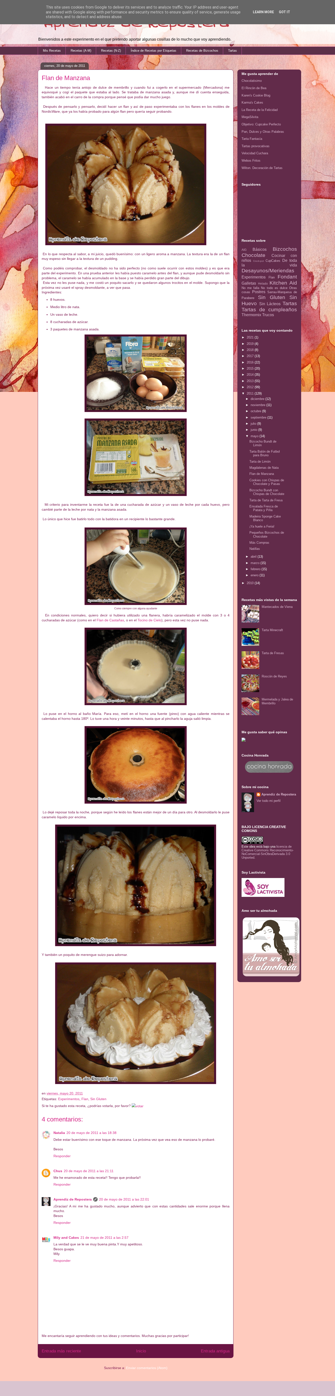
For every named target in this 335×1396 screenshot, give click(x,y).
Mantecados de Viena (277, 607)
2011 (251, 393)
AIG (244, 249)
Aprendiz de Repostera (72, 1199)
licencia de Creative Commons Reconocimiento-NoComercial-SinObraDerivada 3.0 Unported (268, 852)
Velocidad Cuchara (255, 153)
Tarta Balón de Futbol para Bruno (264, 453)
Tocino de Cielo (149, 620)
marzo (255, 563)
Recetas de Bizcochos (202, 50)
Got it (284, 12)
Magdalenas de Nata (264, 467)
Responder (62, 1156)
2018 (251, 350)
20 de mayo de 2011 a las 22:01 (124, 1199)
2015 (251, 368)
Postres (258, 292)
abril (254, 556)
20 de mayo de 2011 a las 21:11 (89, 1171)
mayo (255, 436)
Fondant (287, 276)
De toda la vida (269, 262)
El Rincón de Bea (254, 88)
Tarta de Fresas (273, 653)
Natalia (59, 1133)
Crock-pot (258, 261)
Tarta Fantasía (252, 139)
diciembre (258, 399)
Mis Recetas (52, 50)
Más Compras (259, 542)
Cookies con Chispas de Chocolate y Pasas (266, 482)
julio (254, 423)
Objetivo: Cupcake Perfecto (261, 124)
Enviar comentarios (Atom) (147, 1368)
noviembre (258, 405)
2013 (251, 381)
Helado (263, 283)
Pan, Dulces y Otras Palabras (263, 131)
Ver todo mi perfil (269, 801)
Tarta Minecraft (272, 630)
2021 (251, 337)
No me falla (250, 288)
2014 (251, 374)
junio (254, 430)
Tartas (232, 50)
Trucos (268, 315)
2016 (251, 362)
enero (255, 575)
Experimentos (68, 1099)
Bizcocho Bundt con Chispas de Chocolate (266, 492)
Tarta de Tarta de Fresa (266, 500)
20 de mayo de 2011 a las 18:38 (91, 1133)
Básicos (260, 249)
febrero (256, 569)
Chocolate (253, 255)
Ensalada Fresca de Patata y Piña (263, 508)
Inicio (141, 1351)
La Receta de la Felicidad (260, 110)
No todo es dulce (274, 288)
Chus (57, 1171)
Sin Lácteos (270, 304)
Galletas (249, 283)
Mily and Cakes (66, 1238)
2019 (251, 344)
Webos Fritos (251, 160)
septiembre (259, 417)
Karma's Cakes (252, 102)
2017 (251, 356)
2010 (251, 583)
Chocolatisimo (252, 81)
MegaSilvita (250, 117)
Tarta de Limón (260, 461)
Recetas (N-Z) (111, 50)
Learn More (263, 12)
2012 (251, 387)
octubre (256, 411)
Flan (84, 1099)
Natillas (254, 549)
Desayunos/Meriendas (268, 270)
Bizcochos (285, 249)
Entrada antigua (215, 1351)
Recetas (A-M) (81, 50)
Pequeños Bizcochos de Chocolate (266, 534)
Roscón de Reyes (274, 676)
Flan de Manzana (261, 474)
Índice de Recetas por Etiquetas (153, 50)
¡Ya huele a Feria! (261, 526)
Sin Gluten (98, 1099)
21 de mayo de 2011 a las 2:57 (104, 1238)
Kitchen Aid (283, 283)
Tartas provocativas (256, 146)
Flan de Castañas (110, 620)
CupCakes (273, 261)
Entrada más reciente (61, 1351)
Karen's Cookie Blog (256, 95)
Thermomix (251, 315)
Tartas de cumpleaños (269, 309)
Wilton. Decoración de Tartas (262, 168)
